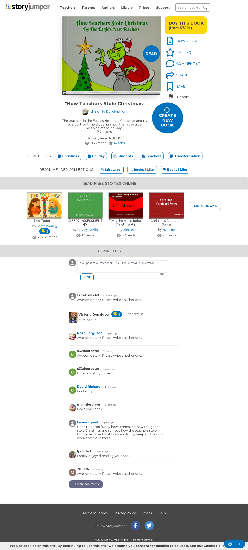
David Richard (89, 387)
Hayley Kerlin (87, 230)
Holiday (98, 156)
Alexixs (128, 230)
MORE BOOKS (205, 206)
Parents (88, 7)
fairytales (112, 170)
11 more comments (86, 484)
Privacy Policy (125, 513)
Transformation (186, 156)
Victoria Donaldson (99, 314)
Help (162, 513)
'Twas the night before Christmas (125, 222)
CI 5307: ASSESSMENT (85, 221)
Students (125, 156)
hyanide (169, 230)
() (188, 52)
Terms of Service (95, 513)
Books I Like (144, 170)
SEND (87, 277)
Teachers (68, 7)
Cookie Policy (215, 546)
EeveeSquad (87, 422)
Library (127, 7)
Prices (144, 7)
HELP (237, 544)
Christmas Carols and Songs (167, 222)
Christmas (70, 156)
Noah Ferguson (89, 333)
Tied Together (45, 221)
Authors (108, 7)
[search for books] (205, 7)
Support (163, 7)
